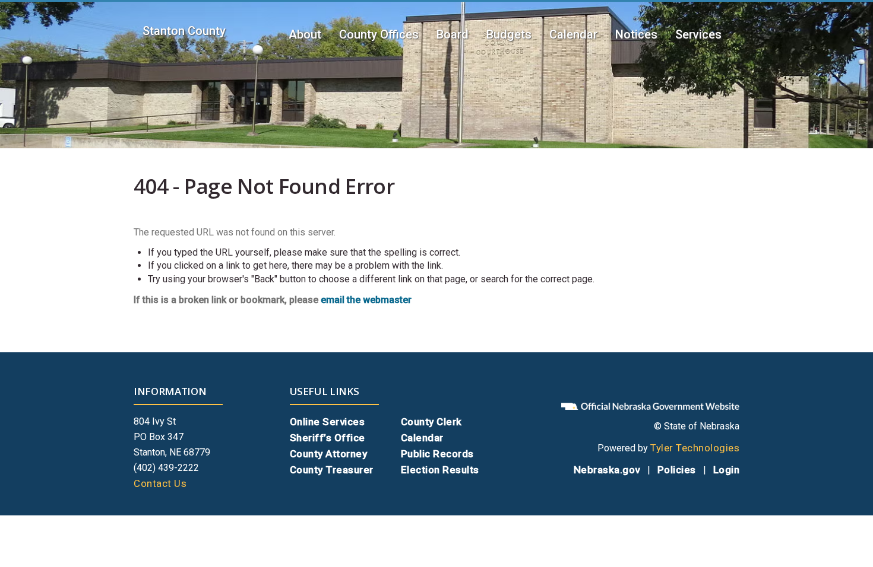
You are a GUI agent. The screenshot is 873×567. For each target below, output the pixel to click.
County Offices (379, 34)
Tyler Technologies (694, 448)
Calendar (573, 34)
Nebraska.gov (607, 470)
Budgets (509, 34)
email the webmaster (366, 299)
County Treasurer (332, 470)
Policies (676, 470)
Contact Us (160, 483)
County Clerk (431, 422)
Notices (636, 34)
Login (726, 470)
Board (452, 34)
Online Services (327, 422)
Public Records (437, 454)
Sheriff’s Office (327, 438)
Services (698, 34)
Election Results (440, 470)
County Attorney (329, 454)
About (305, 34)
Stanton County (184, 31)
